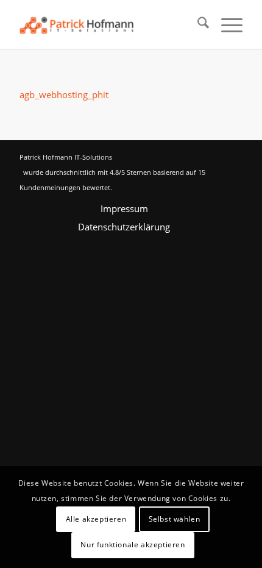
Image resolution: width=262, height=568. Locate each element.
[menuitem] (197, 24)
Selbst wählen (174, 519)
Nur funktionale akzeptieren (132, 544)
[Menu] (226, 24)
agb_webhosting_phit (63, 94)
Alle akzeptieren (96, 519)
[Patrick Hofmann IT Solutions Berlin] (108, 24)
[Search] (197, 24)
